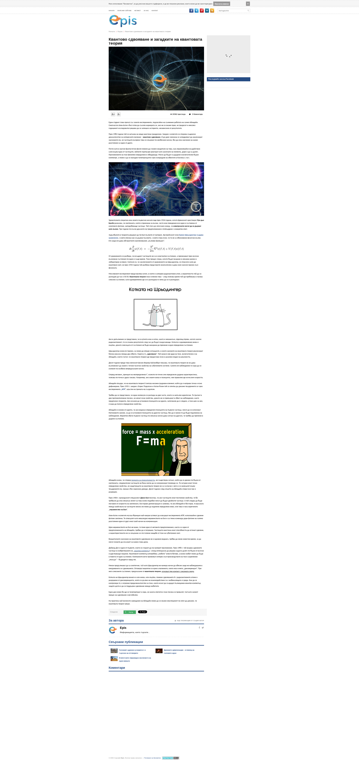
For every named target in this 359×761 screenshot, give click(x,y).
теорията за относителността (143, 480)
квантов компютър (142, 551)
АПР (123, 389)
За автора (116, 620)
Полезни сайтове (124, 10)
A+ (113, 114)
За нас (146, 10)
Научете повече (222, 4)
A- (118, 114)
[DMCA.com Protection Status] (170, 758)
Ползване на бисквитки (152, 758)
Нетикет (137, 10)
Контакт (155, 10)
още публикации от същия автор (190, 620)
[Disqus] (156, 711)
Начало (112, 10)
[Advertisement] (229, 54)
